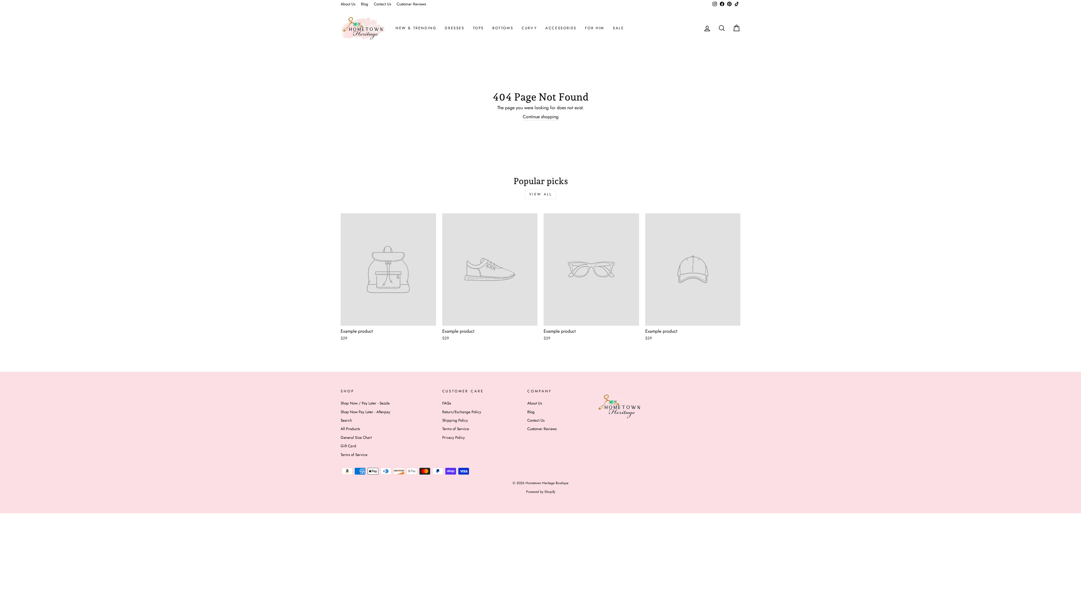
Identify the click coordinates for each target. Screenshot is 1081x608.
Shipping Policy (455, 420)
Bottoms (502, 28)
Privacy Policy (453, 437)
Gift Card (348, 446)
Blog (364, 4)
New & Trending (416, 28)
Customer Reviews (411, 4)
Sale (618, 28)
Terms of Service (354, 454)
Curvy (529, 28)
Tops (478, 28)
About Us (348, 4)
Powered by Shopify (540, 491)
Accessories (561, 28)
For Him (594, 28)
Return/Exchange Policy (461, 412)
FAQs (446, 403)
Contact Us (382, 4)
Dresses (454, 28)
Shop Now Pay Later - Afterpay (365, 412)
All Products (350, 429)
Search (346, 420)
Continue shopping (541, 117)
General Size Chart (356, 437)
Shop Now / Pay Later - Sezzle (365, 403)
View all (540, 194)
